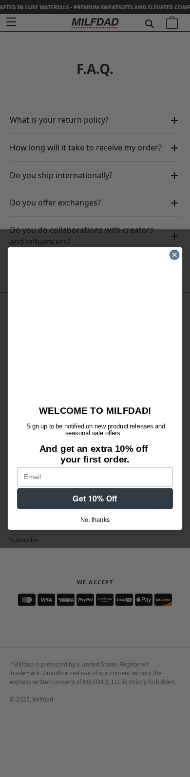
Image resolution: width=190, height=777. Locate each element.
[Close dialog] (174, 254)
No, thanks (95, 519)
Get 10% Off (95, 498)
